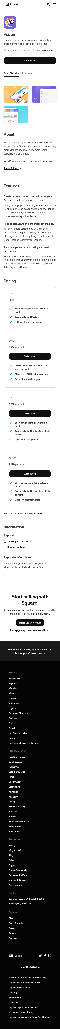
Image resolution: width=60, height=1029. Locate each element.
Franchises (14, 831)
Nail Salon (13, 796)
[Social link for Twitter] (39, 955)
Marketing (14, 703)
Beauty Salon (15, 781)
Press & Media (16, 923)
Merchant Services (18, 880)
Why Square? (15, 850)
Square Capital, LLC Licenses (23, 1007)
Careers (12, 928)
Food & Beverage (17, 756)
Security (13, 992)
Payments (13, 683)
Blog (11, 855)
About (12, 918)
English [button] (18, 955)
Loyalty (12, 708)
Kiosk (11, 693)
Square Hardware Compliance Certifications (30, 1017)
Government (15, 997)
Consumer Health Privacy (21, 1012)
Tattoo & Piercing (17, 806)
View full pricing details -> (30, 513)
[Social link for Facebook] (44, 955)
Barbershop (14, 786)
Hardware (13, 738)
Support (12, 865)
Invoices (13, 698)
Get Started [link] (30, 60)
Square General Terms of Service (24, 982)
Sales (11, 860)
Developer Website (17, 541)
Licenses (13, 1002)
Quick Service (15, 761)
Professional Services (19, 821)
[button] (16, 94)
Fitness (12, 816)
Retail (11, 776)
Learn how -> (38, 653)
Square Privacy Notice (19, 987)
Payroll (12, 728)
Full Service (14, 766)
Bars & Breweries (17, 771)
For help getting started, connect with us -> (30, 630)
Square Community (18, 870)
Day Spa (12, 801)
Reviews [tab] (27, 73)
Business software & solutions (23, 742)
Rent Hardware (16, 885)
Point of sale (14, 678)
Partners (13, 938)
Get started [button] (30, 356)
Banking (13, 718)
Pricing (12, 845)
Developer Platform (18, 875)
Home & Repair (16, 826)
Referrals (13, 933)
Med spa (13, 811)
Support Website (16, 547)
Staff (11, 723)
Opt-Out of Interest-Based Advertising (27, 977)
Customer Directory (18, 713)
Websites (13, 688)
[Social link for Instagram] (49, 955)
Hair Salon (13, 791)
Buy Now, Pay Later (18, 733)
